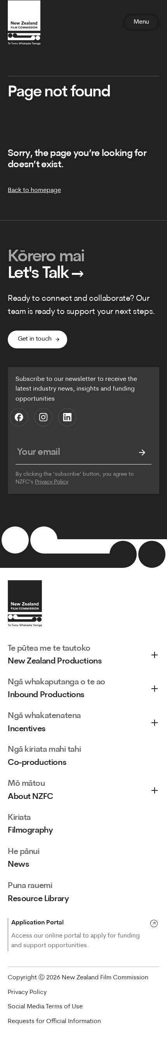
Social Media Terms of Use (45, 1007)
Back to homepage (34, 190)
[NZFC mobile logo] (24, 22)
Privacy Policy (51, 482)
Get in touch (35, 339)
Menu (141, 22)
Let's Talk (46, 274)
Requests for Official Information (54, 1021)
